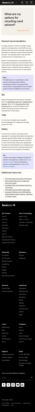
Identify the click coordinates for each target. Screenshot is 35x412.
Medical (4, 270)
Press (20, 333)
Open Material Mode (8, 276)
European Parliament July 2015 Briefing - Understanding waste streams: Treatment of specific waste (19, 194)
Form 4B (4, 219)
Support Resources (8, 354)
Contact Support (7, 357)
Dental (4, 267)
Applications (6, 327)
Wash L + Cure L (24, 219)
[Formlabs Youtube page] (18, 385)
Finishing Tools (23, 225)
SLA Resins (5, 255)
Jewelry (21, 312)
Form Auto (5, 228)
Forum (4, 342)
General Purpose (7, 261)
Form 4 (4, 216)
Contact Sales (23, 357)
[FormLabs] (8, 2)
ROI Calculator (6, 339)
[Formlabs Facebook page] (4, 385)
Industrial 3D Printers (8, 240)
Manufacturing (23, 291)
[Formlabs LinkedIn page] (22, 385)
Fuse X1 (4, 231)
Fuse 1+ (4, 234)
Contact (21, 342)
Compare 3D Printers (8, 243)
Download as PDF (23, 30)
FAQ (12, 405)
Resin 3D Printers (7, 237)
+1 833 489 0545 (24, 354)
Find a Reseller (23, 360)
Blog (3, 330)
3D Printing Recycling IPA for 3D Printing (18, 179)
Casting (4, 273)
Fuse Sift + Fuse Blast (26, 222)
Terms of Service (16, 403)
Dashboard (22, 258)
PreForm (21, 255)
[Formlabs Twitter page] (8, 385)
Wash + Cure (23, 216)
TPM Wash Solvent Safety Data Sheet (17, 190)
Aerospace (22, 297)
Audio (20, 314)
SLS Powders (6, 258)
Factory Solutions (7, 291)
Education (22, 306)
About (21, 327)
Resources (5, 333)
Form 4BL (5, 225)
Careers (21, 330)
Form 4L (4, 222)
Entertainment (23, 309)
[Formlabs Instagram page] (13, 385)
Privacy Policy (6, 403)
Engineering (5, 264)
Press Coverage (24, 336)
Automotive (22, 294)
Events (4, 336)
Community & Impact (25, 339)
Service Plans (6, 288)
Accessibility (6, 360)
